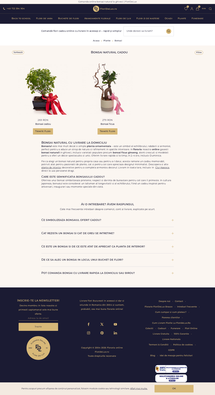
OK (174, 388)
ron (204, 9)
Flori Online (191, 328)
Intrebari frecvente (187, 307)
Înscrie (38, 327)
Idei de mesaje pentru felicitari (176, 356)
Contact (179, 301)
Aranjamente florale (97, 18)
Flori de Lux (123, 18)
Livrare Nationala (171, 339)
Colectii (149, 328)
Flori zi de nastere (147, 18)
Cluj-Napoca (162, 168)
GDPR (171, 350)
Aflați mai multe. (139, 389)
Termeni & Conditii (159, 345)
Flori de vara (44, 18)
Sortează (18, 52)
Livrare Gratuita (161, 334)
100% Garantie (182, 334)
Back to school (21, 18)
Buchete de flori (68, 18)
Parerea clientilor (171, 318)
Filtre (199, 53)
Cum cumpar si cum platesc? (171, 312)
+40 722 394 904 (16, 9)
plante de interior (51, 168)
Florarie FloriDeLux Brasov (159, 307)
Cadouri (162, 328)
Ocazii (168, 18)
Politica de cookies (183, 345)
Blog (153, 356)
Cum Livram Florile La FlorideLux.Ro (171, 323)
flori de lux (105, 9)
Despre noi (165, 301)
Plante (182, 18)
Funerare (197, 18)
